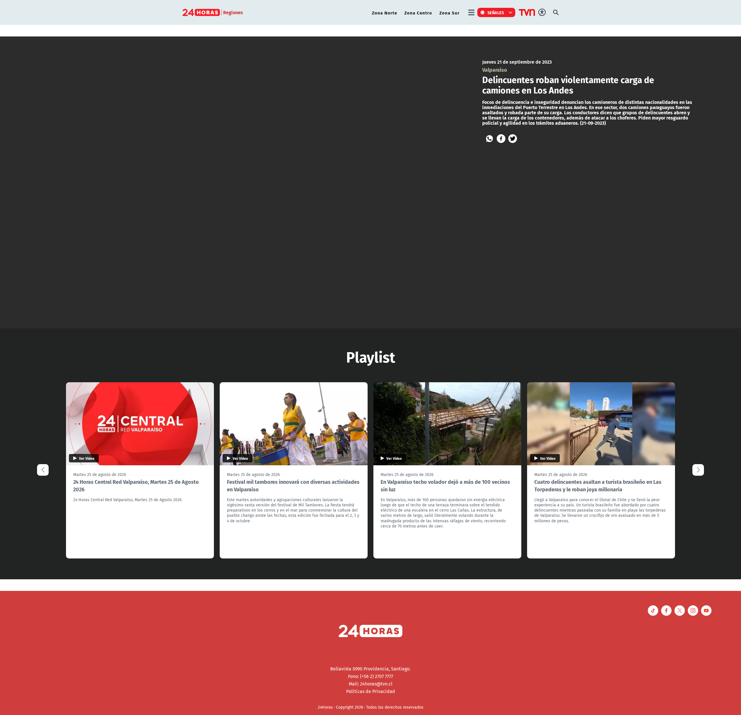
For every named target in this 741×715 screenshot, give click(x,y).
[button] (698, 470)
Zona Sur (449, 12)
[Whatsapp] (489, 138)
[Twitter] (512, 138)
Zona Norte (384, 12)
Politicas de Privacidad (370, 691)
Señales (495, 12)
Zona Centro (418, 12)
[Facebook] (501, 138)
